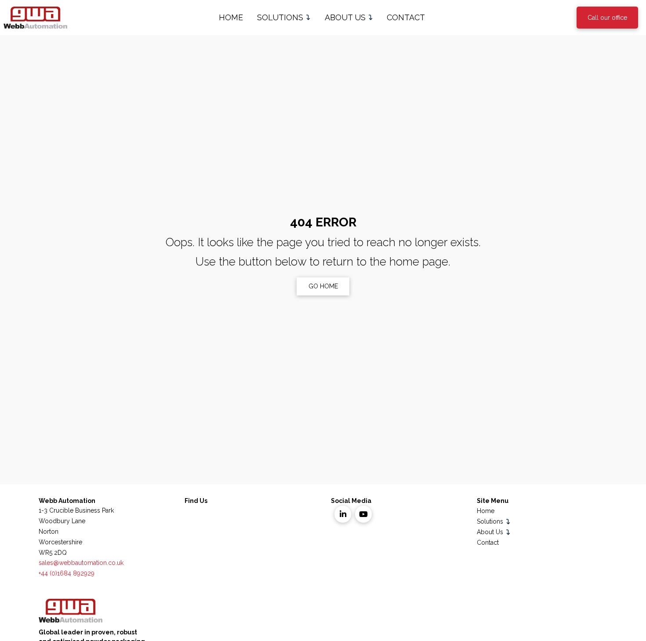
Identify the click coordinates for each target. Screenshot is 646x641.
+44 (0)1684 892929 (66, 573)
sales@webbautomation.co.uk (81, 562)
